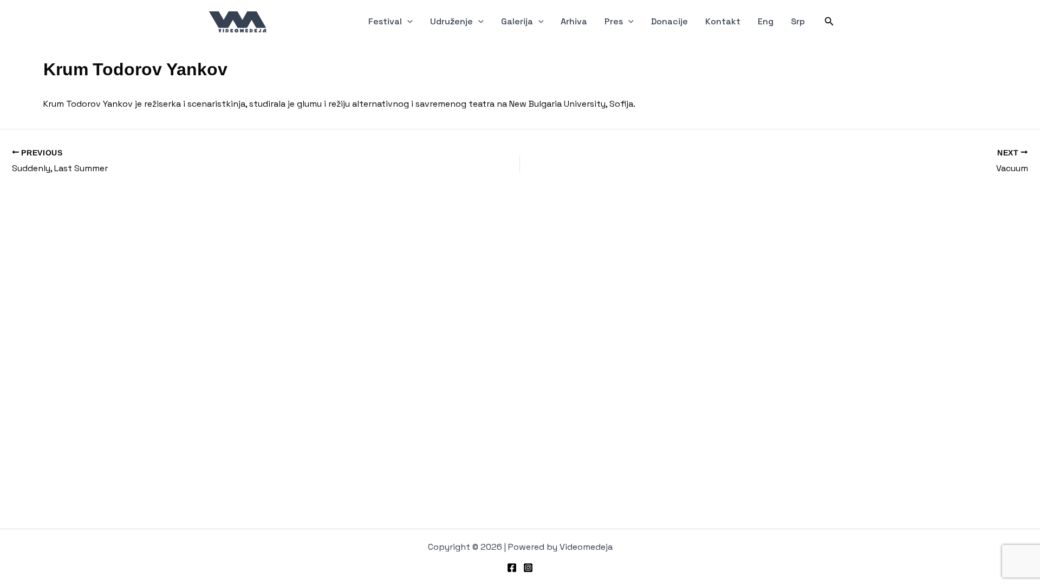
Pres (613, 21)
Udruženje (451, 21)
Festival (385, 21)
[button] (407, 21)
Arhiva (574, 21)
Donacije (669, 21)
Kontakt (722, 21)
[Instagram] (528, 568)
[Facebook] (512, 568)
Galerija (517, 21)
